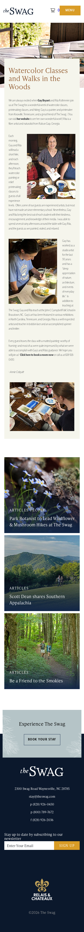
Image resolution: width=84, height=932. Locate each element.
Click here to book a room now (36, 355)
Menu (70, 10)
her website (23, 119)
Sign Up (67, 845)
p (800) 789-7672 (42, 812)
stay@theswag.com (42, 796)
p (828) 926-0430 (42, 804)
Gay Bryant (44, 100)
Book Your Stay (42, 740)
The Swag (18, 13)
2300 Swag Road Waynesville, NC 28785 (42, 789)
